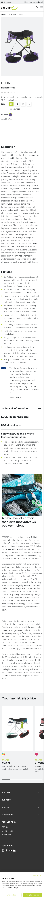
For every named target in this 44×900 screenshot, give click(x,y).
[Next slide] (39, 72)
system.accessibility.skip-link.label (21, 3)
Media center (7, 831)
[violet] (10, 114)
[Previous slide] (4, 72)
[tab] (6, 779)
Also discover (33, 2)
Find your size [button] (14, 109)
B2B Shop (6, 827)
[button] (7, 2)
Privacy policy (37, 875)
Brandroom (6, 834)
